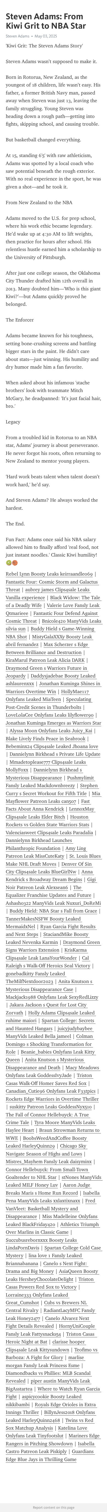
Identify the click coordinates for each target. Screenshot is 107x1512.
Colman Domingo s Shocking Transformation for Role (50, 1044)
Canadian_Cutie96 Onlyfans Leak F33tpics (50, 1091)
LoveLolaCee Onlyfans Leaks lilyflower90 (50, 715)
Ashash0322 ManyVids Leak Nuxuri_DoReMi (53, 903)
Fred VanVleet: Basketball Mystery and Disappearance (51, 1208)
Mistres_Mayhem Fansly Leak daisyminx (49, 1162)
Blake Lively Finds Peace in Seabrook (45, 739)
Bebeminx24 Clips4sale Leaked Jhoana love (52, 746)
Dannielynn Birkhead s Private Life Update (55, 754)
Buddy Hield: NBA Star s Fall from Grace (53, 911)
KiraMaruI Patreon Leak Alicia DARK (45, 660)
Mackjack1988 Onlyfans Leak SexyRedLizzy (52, 997)
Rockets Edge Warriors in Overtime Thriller (52, 1099)
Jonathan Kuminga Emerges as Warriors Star (53, 723)
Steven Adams (17, 36)
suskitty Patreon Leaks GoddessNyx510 (51, 1107)
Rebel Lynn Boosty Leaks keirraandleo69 (49, 574)
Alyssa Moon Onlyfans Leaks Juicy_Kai (51, 731)
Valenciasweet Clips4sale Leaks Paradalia (49, 833)
